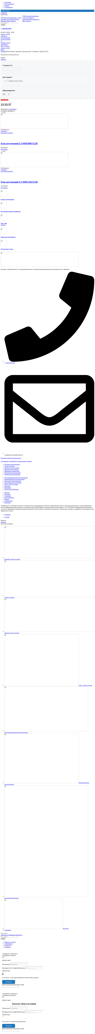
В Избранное (5, 129)
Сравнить (4, 131)
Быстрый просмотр (7, 133)
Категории (7, 77)
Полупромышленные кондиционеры (11, 211)
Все (15, 109)
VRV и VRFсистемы (4, 224)
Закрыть (3, 59)
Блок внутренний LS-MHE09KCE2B (19, 143)
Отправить (8, 982)
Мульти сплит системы (7, 249)
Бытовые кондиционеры (7, 199)
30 (13, 109)
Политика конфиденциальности (11, 458)
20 (11, 109)
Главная (3, 51)
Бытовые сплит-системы (15, 81)
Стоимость (7, 65)
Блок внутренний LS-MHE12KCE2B (19, 182)
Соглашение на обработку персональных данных (16, 461)
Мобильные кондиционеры (8, 237)
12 (9, 109)
